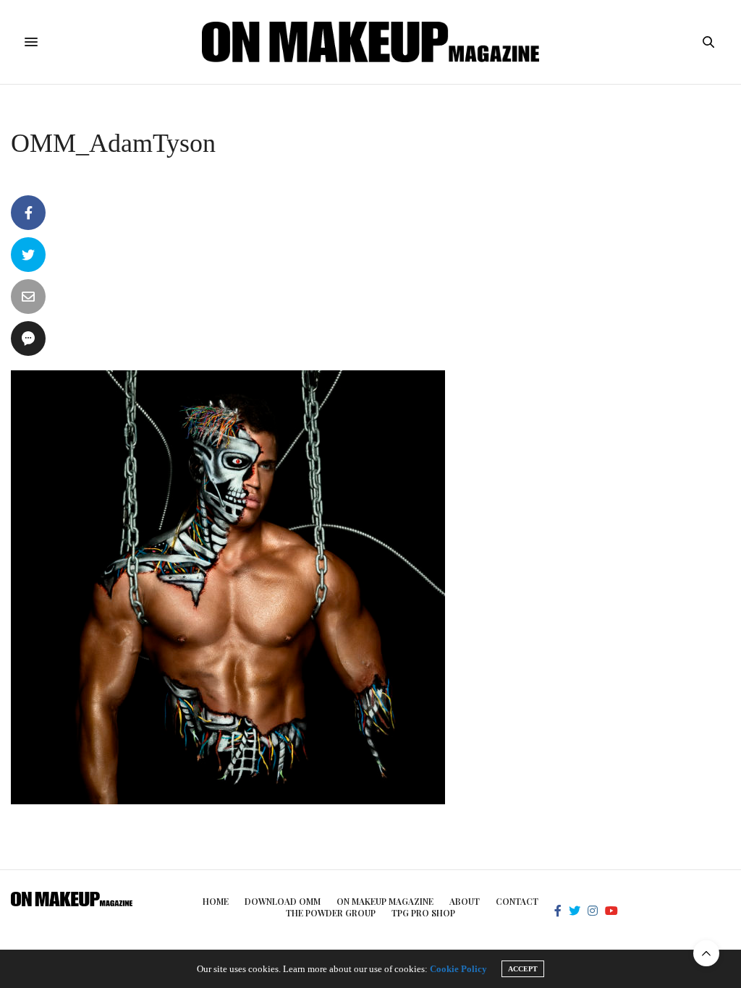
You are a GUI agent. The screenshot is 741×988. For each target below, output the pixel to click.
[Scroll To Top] (706, 953)
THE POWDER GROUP (331, 913)
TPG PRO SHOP (423, 913)
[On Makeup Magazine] (371, 42)
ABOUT (464, 901)
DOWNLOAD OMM (283, 901)
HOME (216, 901)
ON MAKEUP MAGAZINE (384, 901)
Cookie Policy (458, 968)
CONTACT (517, 901)
